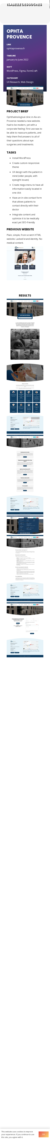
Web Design (27, 82)
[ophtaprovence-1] (25, 474)
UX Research (13, 82)
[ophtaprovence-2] (25, 568)
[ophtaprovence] (25, 366)
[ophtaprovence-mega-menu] (25, 525)
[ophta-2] (25, 266)
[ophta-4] (25, 629)
